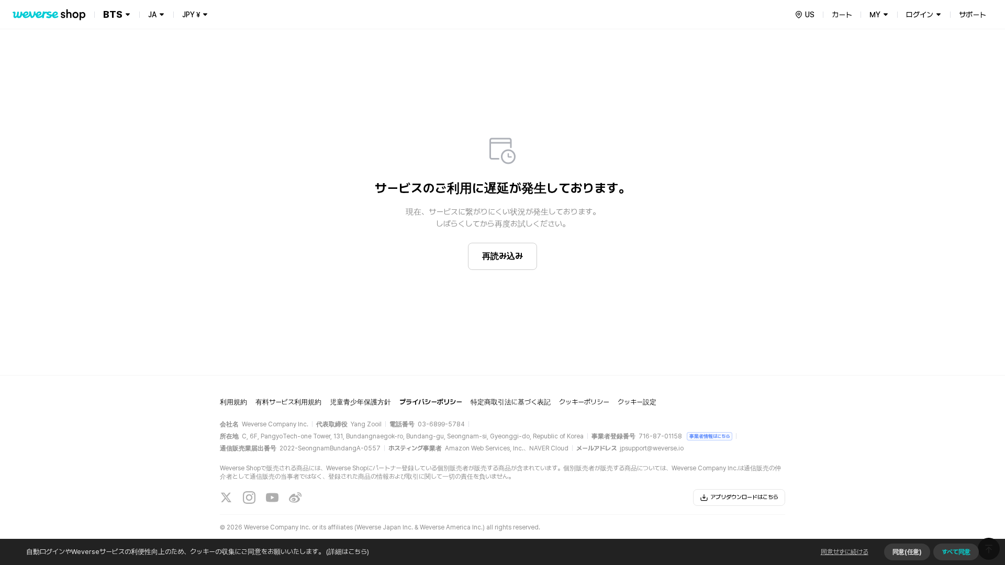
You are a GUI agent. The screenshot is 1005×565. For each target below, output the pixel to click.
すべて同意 (956, 552)
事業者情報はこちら (709, 436)
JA (152, 14)
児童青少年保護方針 (360, 402)
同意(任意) (907, 552)
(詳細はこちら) (347, 552)
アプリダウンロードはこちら (744, 497)
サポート (972, 14)
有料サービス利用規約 (288, 402)
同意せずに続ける (844, 552)
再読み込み (502, 256)
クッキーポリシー (584, 402)
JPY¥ (191, 14)
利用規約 (233, 402)
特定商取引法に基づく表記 (511, 402)
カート (842, 14)
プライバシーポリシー (430, 402)
